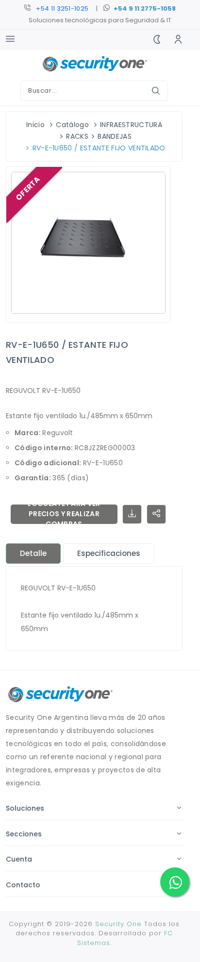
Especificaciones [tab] (108, 553)
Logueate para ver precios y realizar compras (64, 514)
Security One (118, 924)
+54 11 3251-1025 (62, 8)
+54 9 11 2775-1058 (145, 8)
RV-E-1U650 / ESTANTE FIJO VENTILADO (99, 148)
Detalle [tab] (33, 553)
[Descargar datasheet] (132, 514)
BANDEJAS (115, 136)
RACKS (77, 136)
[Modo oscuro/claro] (157, 39)
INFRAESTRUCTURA (131, 125)
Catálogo (72, 125)
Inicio (35, 125)
